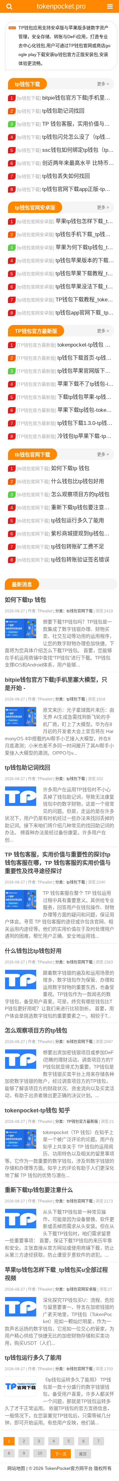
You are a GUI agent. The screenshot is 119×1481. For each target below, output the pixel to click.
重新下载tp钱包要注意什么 (62, 507)
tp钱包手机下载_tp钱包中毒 (62, 234)
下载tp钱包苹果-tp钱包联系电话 (62, 397)
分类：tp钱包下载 (70, 699)
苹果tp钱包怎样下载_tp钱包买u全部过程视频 (62, 221)
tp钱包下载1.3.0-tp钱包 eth (62, 423)
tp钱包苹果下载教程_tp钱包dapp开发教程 (62, 274)
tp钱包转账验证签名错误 (59, 560)
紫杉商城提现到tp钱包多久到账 (62, 534)
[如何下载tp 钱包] (20, 628)
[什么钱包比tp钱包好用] (20, 980)
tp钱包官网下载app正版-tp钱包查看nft (62, 189)
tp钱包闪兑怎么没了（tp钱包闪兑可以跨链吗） (62, 137)
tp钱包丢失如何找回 (50, 176)
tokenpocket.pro (61, 6)
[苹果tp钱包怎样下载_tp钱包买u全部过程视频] (20, 1307)
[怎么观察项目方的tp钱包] (20, 1059)
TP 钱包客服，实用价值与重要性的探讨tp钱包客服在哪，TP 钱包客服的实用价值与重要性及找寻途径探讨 (62, 124)
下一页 (60, 1454)
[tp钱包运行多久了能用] (20, 1386)
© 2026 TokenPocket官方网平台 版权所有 (70, 1468)
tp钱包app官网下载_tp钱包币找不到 (62, 313)
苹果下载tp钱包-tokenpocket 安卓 (62, 410)
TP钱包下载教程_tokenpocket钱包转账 (62, 300)
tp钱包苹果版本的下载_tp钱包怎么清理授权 (62, 260)
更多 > (103, 83)
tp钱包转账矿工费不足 (57, 547)
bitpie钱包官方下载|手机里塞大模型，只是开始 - (62, 98)
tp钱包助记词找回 (47, 111)
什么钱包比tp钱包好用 (57, 481)
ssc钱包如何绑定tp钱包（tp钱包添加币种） (62, 150)
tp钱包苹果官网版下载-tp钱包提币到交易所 (62, 371)
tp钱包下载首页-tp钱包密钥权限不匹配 (62, 358)
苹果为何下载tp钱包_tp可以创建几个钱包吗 (62, 247)
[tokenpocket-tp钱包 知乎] (20, 1139)
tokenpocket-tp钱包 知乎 (62, 345)
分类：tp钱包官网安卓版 (75, 1289)
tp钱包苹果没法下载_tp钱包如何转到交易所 (62, 287)
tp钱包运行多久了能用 (57, 521)
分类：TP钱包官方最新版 (76, 1121)
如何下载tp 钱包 (49, 468)
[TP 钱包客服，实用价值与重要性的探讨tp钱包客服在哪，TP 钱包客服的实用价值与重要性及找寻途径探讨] (20, 900)
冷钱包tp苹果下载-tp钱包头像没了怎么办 (62, 436)
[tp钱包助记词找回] (20, 796)
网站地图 (16, 1468)
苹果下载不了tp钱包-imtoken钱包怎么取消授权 (62, 384)
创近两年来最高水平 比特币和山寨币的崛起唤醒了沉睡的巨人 (62, 163)
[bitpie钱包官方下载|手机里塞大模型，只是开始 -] (20, 717)
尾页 (83, 1454)
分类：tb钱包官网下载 (74, 611)
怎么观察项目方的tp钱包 (59, 494)
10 (40, 1453)
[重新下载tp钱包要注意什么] (20, 1219)
